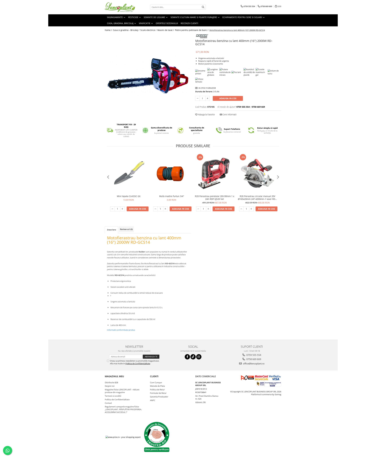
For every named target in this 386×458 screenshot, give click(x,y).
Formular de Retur (158, 393)
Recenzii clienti (189, 23)
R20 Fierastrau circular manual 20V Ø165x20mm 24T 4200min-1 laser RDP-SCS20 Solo (257, 197)
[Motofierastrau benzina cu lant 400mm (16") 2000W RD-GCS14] (148, 76)
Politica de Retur (157, 389)
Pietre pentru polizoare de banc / (192, 30)
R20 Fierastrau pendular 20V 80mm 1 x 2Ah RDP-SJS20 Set (214, 197)
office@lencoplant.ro (253, 363)
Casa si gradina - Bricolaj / (126, 30)
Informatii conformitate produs (121, 330)
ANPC (152, 400)
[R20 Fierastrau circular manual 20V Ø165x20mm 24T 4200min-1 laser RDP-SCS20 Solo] (257, 173)
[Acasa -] (120, 7)
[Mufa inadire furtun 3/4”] (171, 173)
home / (108, 30)
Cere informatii (229, 114)
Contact (108, 403)
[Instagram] (198, 356)
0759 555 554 (253, 354)
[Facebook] (187, 356)
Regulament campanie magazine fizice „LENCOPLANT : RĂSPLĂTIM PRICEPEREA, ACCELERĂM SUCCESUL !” (123, 409)
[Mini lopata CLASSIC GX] (129, 173)
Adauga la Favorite (206, 114)
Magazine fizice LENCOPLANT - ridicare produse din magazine (122, 391)
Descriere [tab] (111, 229)
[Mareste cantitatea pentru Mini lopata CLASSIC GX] (122, 208)
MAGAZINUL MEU (114, 376)
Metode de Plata (157, 386)
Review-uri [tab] (126, 229)
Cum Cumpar (156, 382)
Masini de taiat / (165, 30)
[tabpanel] (148, 76)
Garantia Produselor (159, 396)
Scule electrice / (148, 30)
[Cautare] (203, 7)
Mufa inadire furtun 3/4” (171, 196)
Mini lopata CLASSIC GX (128, 196)
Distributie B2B (111, 382)
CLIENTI (154, 376)
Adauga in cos (227, 98)
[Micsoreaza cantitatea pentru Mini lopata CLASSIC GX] (112, 208)
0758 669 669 (253, 359)
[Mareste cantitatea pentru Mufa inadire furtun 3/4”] (165, 208)
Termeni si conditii (113, 396)
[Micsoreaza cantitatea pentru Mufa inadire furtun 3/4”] (155, 208)
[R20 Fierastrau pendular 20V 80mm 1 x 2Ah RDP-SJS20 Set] (214, 173)
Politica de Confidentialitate (137, 363)
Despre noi (109, 386)
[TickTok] (193, 356)
